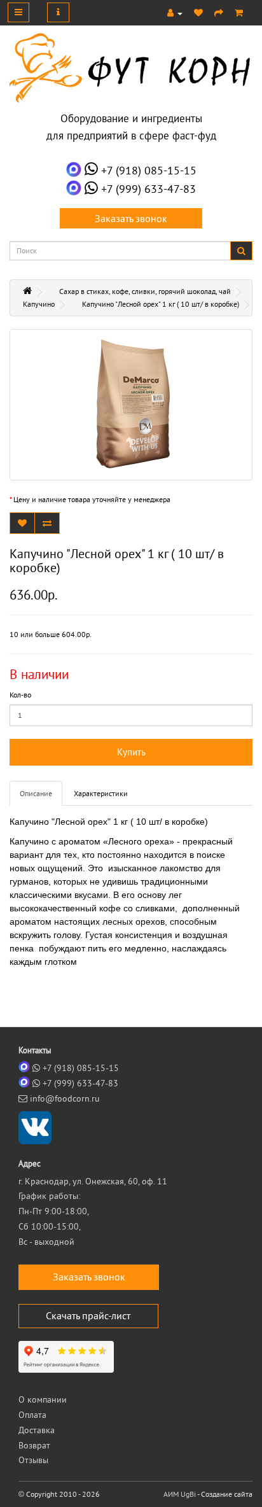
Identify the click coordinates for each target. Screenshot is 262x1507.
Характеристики (101, 793)
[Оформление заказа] (218, 12)
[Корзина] (239, 12)
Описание (36, 793)
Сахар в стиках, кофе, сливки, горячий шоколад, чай (145, 291)
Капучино (39, 304)
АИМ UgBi (179, 1494)
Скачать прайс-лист (88, 1315)
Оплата (32, 1414)
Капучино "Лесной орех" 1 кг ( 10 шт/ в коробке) (160, 304)
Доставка (36, 1430)
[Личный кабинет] (175, 12)
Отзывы (33, 1460)
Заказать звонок (131, 218)
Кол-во (20, 694)
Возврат (34, 1445)
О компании (42, 1399)
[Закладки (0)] (198, 12)
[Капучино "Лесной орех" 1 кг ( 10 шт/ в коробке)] (131, 404)
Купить (131, 752)
